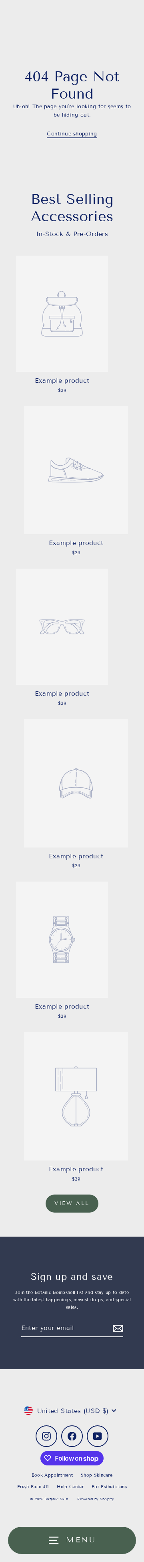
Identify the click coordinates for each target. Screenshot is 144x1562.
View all (72, 1203)
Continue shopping (72, 134)
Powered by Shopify (95, 1499)
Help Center (70, 1486)
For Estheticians (109, 1486)
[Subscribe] (116, 1328)
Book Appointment (52, 1475)
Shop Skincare (96, 1475)
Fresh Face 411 (33, 1486)
